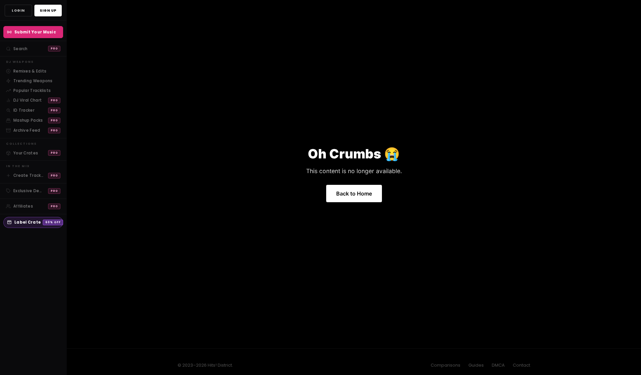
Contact (521, 365)
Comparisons (445, 365)
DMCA (498, 365)
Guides (476, 365)
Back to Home (354, 193)
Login (18, 10)
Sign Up (48, 10)
